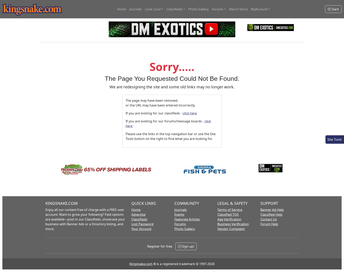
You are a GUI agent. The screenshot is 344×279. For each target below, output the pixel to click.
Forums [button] (217, 9)
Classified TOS (228, 214)
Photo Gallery (198, 9)
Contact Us (268, 219)
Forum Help (269, 224)
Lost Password (142, 224)
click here (190, 113)
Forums (180, 224)
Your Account (141, 229)
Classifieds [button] (174, 9)
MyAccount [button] (259, 9)
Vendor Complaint (231, 229)
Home (121, 9)
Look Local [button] (153, 9)
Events (179, 214)
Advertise (138, 214)
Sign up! (187, 246)
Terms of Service (229, 210)
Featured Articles (187, 219)
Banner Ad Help (272, 210)
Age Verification (229, 219)
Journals (135, 9)
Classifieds (139, 219)
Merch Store (238, 9)
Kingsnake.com (140, 264)
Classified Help (271, 214)
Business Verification (233, 224)
